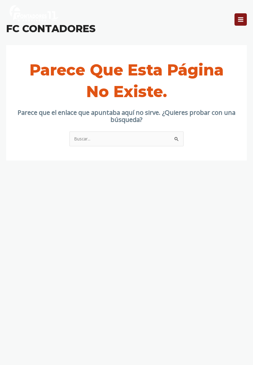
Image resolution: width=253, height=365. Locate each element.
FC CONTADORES (51, 29)
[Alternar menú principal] (240, 19)
